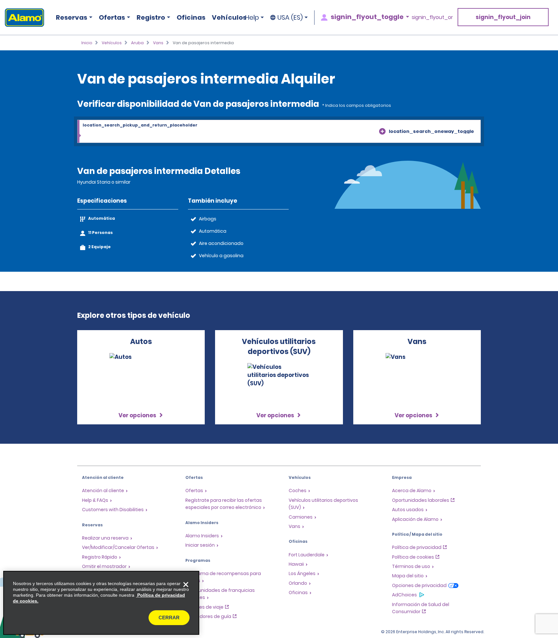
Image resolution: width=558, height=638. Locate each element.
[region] (101, 603)
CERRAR (169, 617)
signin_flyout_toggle (367, 17)
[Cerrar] (186, 584)
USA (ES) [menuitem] (290, 17)
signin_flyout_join (503, 17)
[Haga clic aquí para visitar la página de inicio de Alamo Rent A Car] (22, 17)
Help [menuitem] (252, 17)
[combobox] (279, 131)
